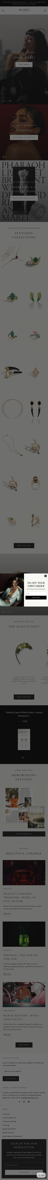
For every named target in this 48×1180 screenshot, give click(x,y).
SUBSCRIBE (36, 597)
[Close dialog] (45, 576)
